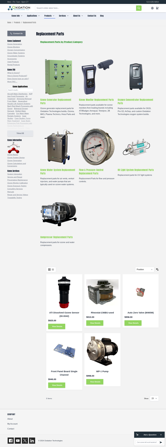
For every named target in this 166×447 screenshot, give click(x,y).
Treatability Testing (14, 198)
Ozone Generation (14, 160)
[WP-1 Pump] (102, 351)
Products (48, 15)
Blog (102, 15)
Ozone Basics (12, 155)
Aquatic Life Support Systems (18, 104)
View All (20, 133)
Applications (32, 15)
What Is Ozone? (13, 73)
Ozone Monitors (13, 47)
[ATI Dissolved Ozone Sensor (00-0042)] (64, 292)
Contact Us (92, 15)
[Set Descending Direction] (157, 269)
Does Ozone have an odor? (18, 79)
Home (9, 22)
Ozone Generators (14, 44)
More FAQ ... (12, 82)
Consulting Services (15, 189)
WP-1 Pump (102, 371)
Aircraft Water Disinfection (17, 94)
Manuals (10, 192)
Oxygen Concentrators (16, 50)
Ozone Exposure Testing (16, 186)
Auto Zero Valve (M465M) (141, 312)
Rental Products (13, 65)
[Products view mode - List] (52, 269)
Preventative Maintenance (17, 180)
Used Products (13, 62)
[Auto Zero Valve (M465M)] (140, 292)
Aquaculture (22, 101)
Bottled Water (20, 111)
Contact (10, 429)
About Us (76, 15)
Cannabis (11, 113)
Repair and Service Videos (17, 195)
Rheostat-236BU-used (102, 312)
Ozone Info (16, 15)
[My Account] (152, 8)
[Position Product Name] (144, 269)
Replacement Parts (29, 22)
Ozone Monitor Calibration (17, 183)
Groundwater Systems (16, 56)
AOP (30, 94)
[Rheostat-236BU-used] (102, 292)
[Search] (139, 8)
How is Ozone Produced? (17, 76)
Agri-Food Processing (15, 96)
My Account (12, 424)
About (10, 419)
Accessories (12, 59)
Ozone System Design (16, 158)
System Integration (14, 174)
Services (62, 15)
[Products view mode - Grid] (49, 269)
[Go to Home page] (19, 8)
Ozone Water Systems (16, 53)
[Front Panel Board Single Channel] (64, 351)
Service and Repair (14, 177)
